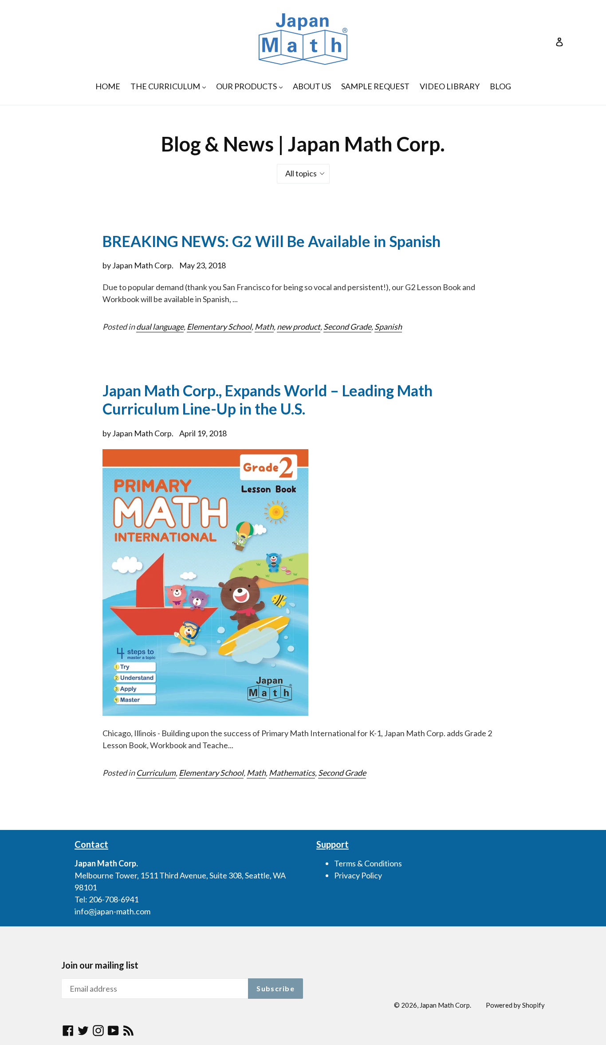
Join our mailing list (99, 965)
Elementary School (219, 326)
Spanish (388, 326)
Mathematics (292, 773)
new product (298, 326)
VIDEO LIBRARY (450, 86)
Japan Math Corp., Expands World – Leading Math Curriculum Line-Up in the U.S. (267, 399)
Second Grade (347, 326)
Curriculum (156, 773)
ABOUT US (312, 86)
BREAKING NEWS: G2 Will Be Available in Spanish (271, 241)
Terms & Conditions (368, 863)
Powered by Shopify (515, 1005)
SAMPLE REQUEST (375, 86)
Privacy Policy (358, 875)
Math (264, 326)
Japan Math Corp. (445, 1005)
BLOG (500, 86)
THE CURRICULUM (170, 86)
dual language (160, 326)
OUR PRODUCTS (251, 86)
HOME (107, 86)
